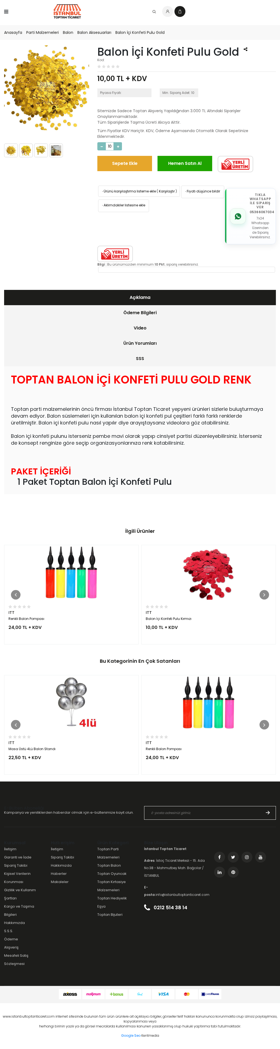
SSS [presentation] (140, 358)
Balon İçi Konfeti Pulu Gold (140, 32)
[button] (16, 594)
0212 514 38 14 (170, 907)
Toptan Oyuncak (112, 873)
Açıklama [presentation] (140, 297)
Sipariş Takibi (15, 865)
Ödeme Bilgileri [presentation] (140, 313)
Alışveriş (11, 947)
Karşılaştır (167, 191)
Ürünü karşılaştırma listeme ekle (128, 191)
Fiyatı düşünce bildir (202, 191)
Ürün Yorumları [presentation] (140, 343)
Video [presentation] (140, 328)
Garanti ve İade (17, 857)
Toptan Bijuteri (109, 914)
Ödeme (11, 939)
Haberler (59, 873)
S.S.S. (8, 931)
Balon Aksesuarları (94, 32)
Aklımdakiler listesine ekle (123, 205)
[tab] (140, 297)
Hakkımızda (14, 922)
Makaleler (60, 881)
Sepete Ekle (125, 163)
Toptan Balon (109, 865)
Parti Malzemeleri (42, 32)
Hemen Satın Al (185, 163)
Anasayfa (13, 32)
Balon (68, 32)
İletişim (10, 849)
